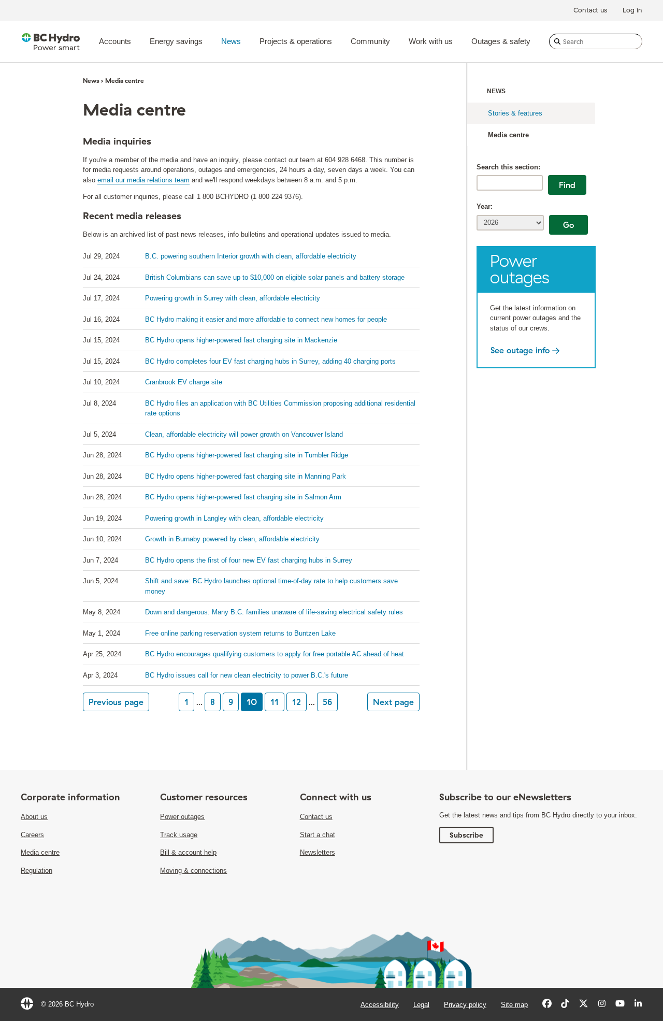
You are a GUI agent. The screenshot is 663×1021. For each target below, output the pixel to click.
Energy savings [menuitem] (176, 41)
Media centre (508, 135)
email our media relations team (143, 180)
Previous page (116, 702)
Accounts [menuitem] (115, 41)
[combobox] (595, 41)
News (496, 91)
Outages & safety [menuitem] (500, 41)
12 (296, 702)
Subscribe (466, 835)
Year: (485, 206)
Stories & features (515, 113)
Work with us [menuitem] (431, 41)
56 (327, 702)
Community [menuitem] (370, 41)
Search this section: (508, 167)
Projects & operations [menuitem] (296, 41)
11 (274, 702)
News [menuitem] (231, 41)
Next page (393, 702)
